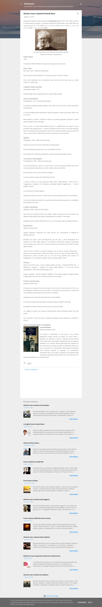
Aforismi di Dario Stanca (31, 443)
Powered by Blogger (52, 596)
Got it (90, 602)
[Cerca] (81, 4)
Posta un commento (31, 369)
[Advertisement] (51, 383)
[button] (78, 14)
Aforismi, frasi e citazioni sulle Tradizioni (36, 537)
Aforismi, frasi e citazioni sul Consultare (36, 405)
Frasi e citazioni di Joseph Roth (33, 462)
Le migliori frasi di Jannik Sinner (33, 424)
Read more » (74, 419)
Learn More (81, 602)
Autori (29, 363)
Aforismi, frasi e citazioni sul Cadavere (35, 575)
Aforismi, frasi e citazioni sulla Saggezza (36, 499)
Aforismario (29, 4)
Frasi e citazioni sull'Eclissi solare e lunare (37, 518)
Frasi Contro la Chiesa (30, 480)
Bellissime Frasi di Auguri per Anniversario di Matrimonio (41, 556)
